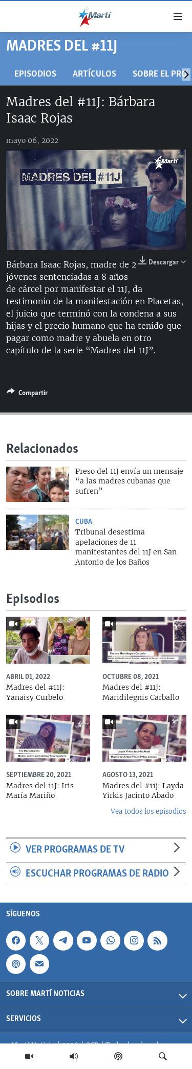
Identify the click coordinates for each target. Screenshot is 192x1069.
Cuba (83, 521)
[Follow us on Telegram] (63, 940)
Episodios (35, 74)
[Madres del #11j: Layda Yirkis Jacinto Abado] (144, 738)
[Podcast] (118, 1056)
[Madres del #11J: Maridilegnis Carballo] (144, 640)
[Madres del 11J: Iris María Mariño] (48, 738)
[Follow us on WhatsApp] (110, 940)
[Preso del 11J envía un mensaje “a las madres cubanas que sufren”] (37, 484)
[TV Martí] (29, 1056)
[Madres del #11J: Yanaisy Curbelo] (48, 640)
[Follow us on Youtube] (86, 940)
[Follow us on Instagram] (133, 940)
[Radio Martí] (73, 1056)
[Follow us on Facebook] (16, 940)
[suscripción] (39, 964)
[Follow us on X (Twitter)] (39, 940)
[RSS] (157, 940)
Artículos (94, 74)
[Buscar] (162, 1056)
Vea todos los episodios (148, 811)
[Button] (27, 394)
